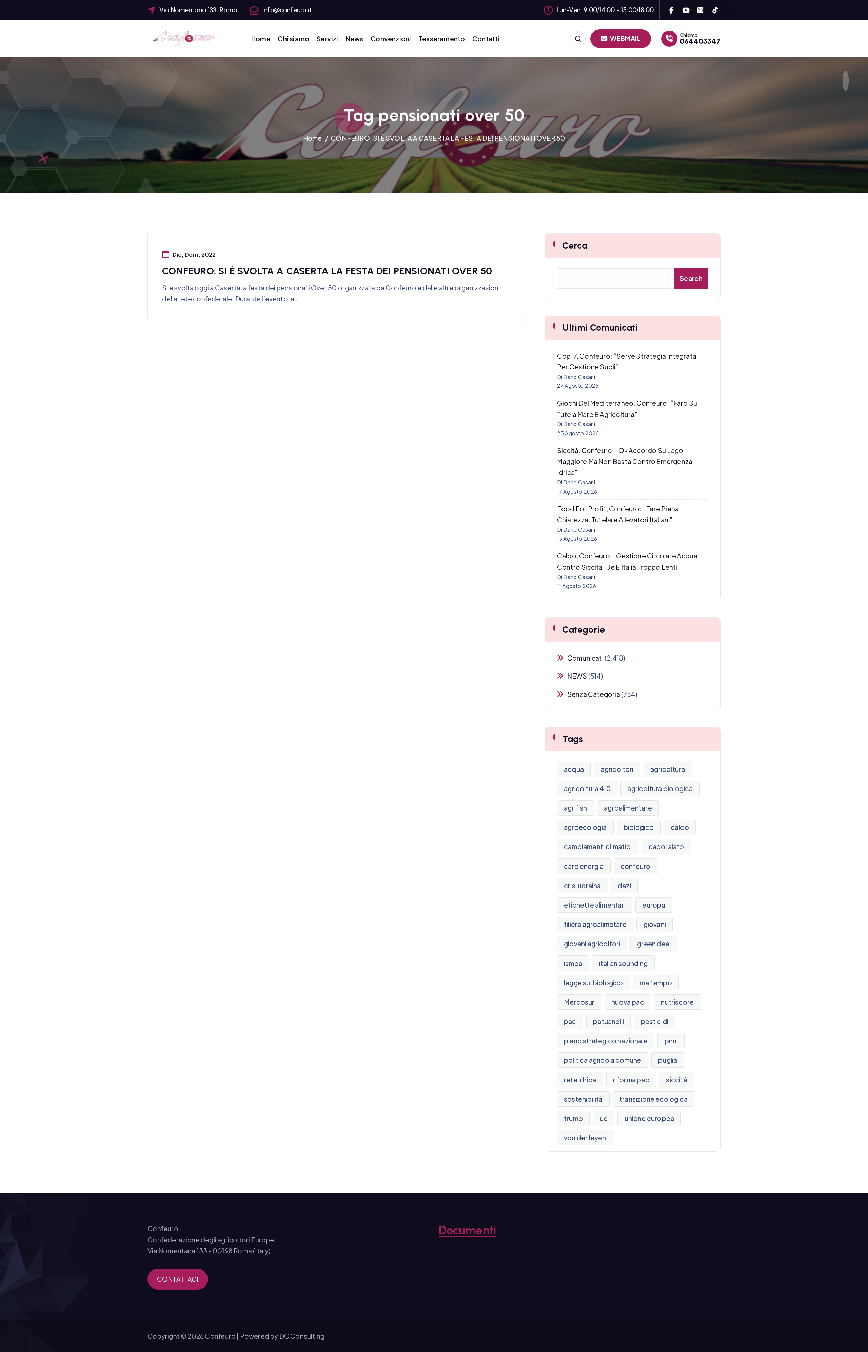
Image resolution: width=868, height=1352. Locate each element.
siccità (676, 1079)
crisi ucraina (582, 885)
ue (604, 1118)
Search (691, 278)
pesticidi (655, 1021)
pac (570, 1021)
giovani (655, 924)
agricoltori (617, 769)
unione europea (649, 1118)
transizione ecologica (653, 1099)
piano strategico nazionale (606, 1040)
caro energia (584, 866)
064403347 (700, 41)
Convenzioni (391, 39)
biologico (639, 827)
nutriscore (677, 1002)
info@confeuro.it (287, 10)
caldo (680, 827)
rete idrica (580, 1079)
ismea (573, 963)
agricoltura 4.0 (587, 788)
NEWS (577, 676)
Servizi (327, 39)
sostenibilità (583, 1099)
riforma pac (631, 1079)
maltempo (656, 982)
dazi (624, 885)
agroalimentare (628, 808)
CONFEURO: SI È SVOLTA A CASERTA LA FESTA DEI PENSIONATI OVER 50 (448, 138)
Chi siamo (293, 39)
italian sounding (623, 963)
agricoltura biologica (660, 788)
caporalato (666, 846)
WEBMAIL (624, 38)
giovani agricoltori (592, 943)
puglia (667, 1060)
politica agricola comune (603, 1060)
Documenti (467, 1230)
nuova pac (627, 1002)
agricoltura (667, 769)
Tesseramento (441, 39)
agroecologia (585, 827)
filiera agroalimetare (595, 924)
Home (261, 39)
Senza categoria (593, 694)
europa (653, 905)
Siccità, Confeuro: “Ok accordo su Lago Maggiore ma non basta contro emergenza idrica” (624, 461)
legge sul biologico (593, 982)
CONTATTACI (178, 1279)
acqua (574, 769)
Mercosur (579, 1002)
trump (573, 1118)
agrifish (575, 808)
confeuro (635, 866)
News (354, 39)
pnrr (671, 1040)
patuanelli (608, 1021)
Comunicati (585, 658)
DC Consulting (302, 1336)
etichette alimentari (595, 905)
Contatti (486, 39)
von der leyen (585, 1138)
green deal (654, 943)
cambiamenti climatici (598, 846)
